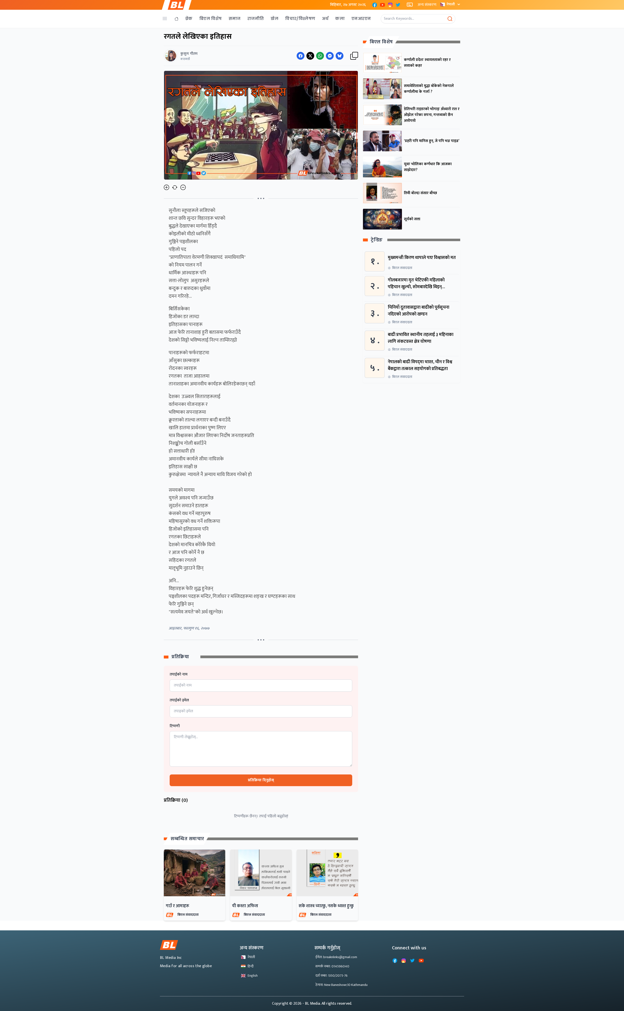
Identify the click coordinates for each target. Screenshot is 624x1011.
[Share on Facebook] (300, 56)
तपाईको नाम (178, 674)
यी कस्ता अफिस (245, 906)
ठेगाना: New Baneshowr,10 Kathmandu (341, 985)
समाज (235, 18)
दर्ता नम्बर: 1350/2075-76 (331, 975)
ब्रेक (189, 18)
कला (340, 18)
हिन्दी (251, 966)
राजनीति (255, 18)
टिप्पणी (175, 726)
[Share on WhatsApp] (320, 56)
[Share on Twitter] (310, 56)
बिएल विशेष (210, 18)
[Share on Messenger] (330, 56)
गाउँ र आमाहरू (177, 906)
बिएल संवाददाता (188, 914)
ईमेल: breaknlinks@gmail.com (336, 957)
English (253, 975)
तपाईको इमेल (179, 700)
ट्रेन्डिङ (377, 240)
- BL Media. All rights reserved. (327, 1003)
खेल (274, 18)
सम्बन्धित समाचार (187, 839)
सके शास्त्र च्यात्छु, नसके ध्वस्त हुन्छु (326, 906)
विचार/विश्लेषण (300, 18)
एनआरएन (361, 18)
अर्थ (325, 18)
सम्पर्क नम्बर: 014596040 (332, 966)
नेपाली (451, 4)
